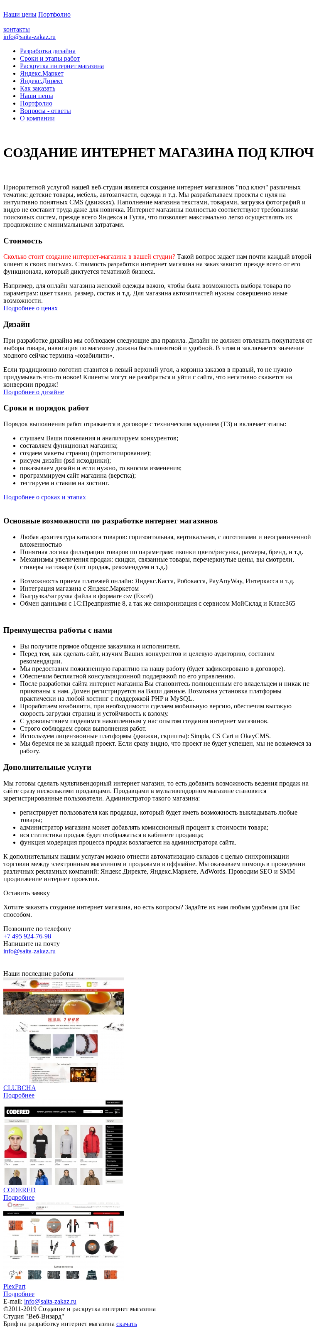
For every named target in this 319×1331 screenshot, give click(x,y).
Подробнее (18, 1095)
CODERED (19, 1189)
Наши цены (20, 14)
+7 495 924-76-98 (27, 936)
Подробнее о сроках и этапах (44, 497)
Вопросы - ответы (45, 110)
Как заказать (37, 88)
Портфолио (54, 14)
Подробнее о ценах (30, 308)
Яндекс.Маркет (42, 73)
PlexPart (14, 1286)
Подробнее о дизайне (33, 391)
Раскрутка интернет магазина (62, 65)
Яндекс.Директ (41, 80)
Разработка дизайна (48, 50)
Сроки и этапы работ (50, 58)
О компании (37, 118)
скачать (126, 1323)
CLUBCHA (19, 1087)
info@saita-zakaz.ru (29, 36)
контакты (16, 29)
